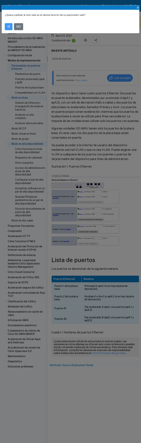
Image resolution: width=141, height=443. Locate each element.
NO (18, 26)
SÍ (8, 26)
